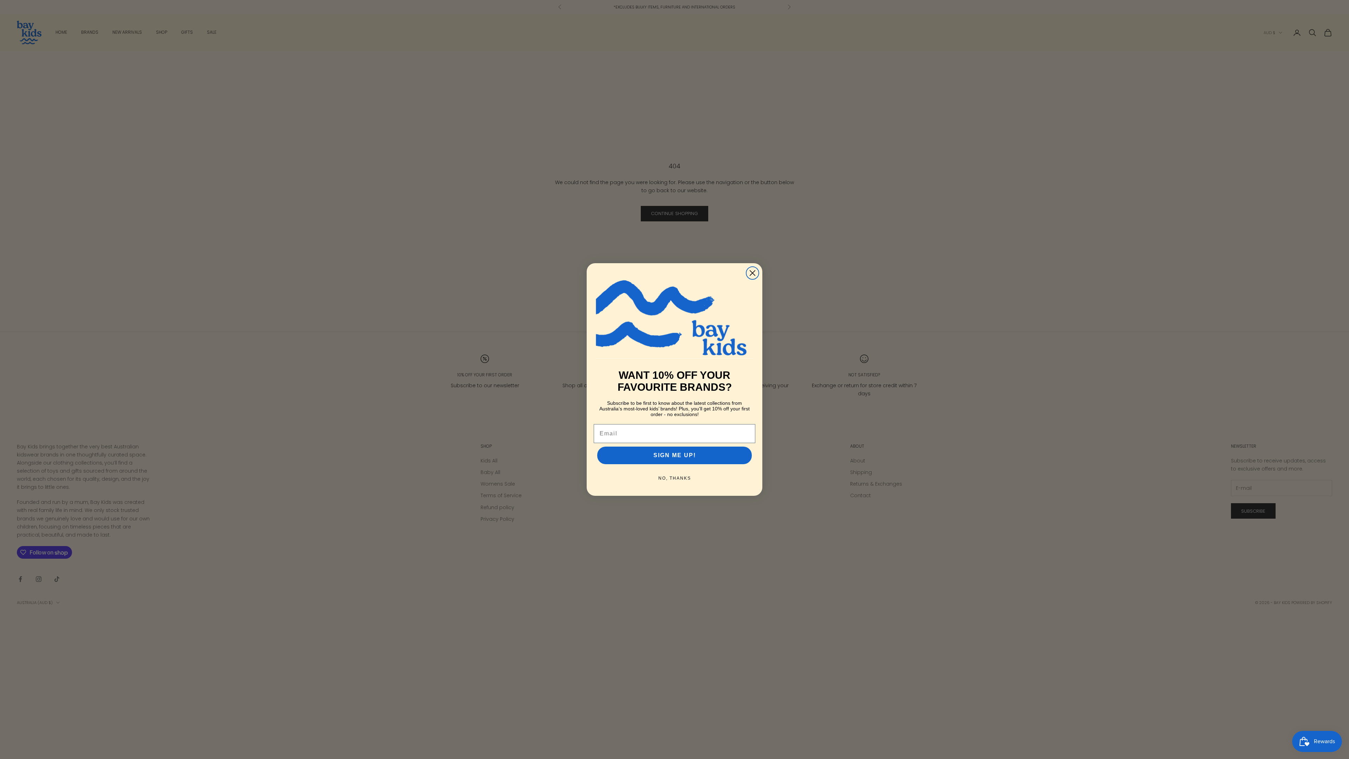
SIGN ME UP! (674, 455)
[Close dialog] (752, 273)
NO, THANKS (674, 478)
